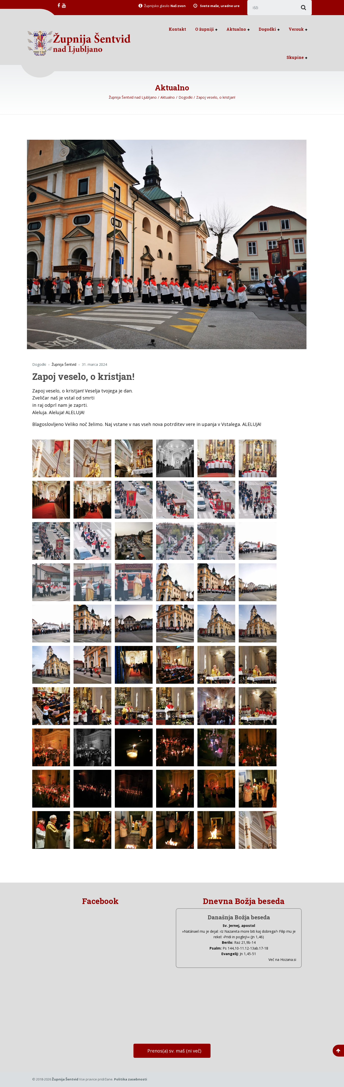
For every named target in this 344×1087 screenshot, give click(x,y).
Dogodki (267, 29)
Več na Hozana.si (282, 959)
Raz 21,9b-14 (245, 942)
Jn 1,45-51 (248, 953)
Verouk (296, 29)
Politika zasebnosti (130, 1079)
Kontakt (177, 29)
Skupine (295, 57)
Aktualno (236, 29)
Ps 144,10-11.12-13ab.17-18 (245, 948)
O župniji (204, 29)
